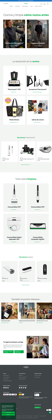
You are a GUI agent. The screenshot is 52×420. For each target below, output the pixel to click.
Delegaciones (21, 375)
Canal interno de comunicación (17, 417)
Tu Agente (6, 3)
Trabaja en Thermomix (37, 375)
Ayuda (32, 6)
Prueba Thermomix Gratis (22, 377)
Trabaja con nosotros (38, 6)
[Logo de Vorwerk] (26, 3)
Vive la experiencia (25, 6)
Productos (11, 6)
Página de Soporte (6, 375)
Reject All (8, 414)
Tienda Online (17, 6)
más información (31, 0)
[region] (8, 411)
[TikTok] (25, 388)
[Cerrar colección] (51, 1)
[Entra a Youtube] (8, 388)
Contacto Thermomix (6, 377)
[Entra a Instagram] (4, 388)
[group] (9, 152)
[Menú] (38, 394)
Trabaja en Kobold (37, 377)
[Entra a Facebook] (6, 388)
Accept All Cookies (8, 412)
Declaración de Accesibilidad (29, 417)
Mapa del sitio (23, 417)
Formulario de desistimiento (7, 380)
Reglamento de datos (35, 417)
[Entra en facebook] (21, 388)
